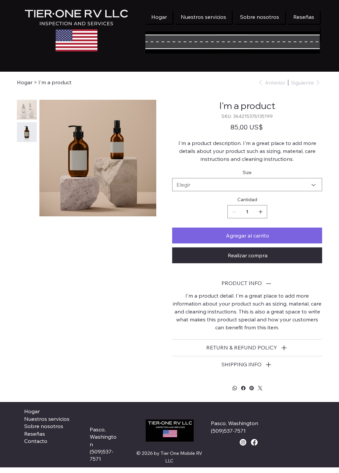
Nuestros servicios (47, 419)
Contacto (35, 441)
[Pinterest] (251, 388)
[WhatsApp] (234, 388)
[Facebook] (243, 388)
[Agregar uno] (260, 211)
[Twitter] (260, 388)
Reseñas (34, 433)
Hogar (32, 411)
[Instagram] (243, 442)
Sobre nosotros (43, 426)
